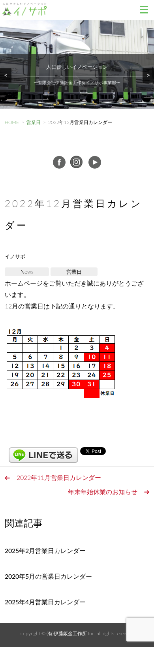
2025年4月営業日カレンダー (45, 602)
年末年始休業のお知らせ (102, 492)
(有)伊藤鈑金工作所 (67, 633)
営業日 (74, 272)
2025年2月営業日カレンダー (45, 551)
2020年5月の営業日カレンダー (48, 577)
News (27, 272)
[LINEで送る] (43, 451)
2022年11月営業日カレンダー (59, 478)
